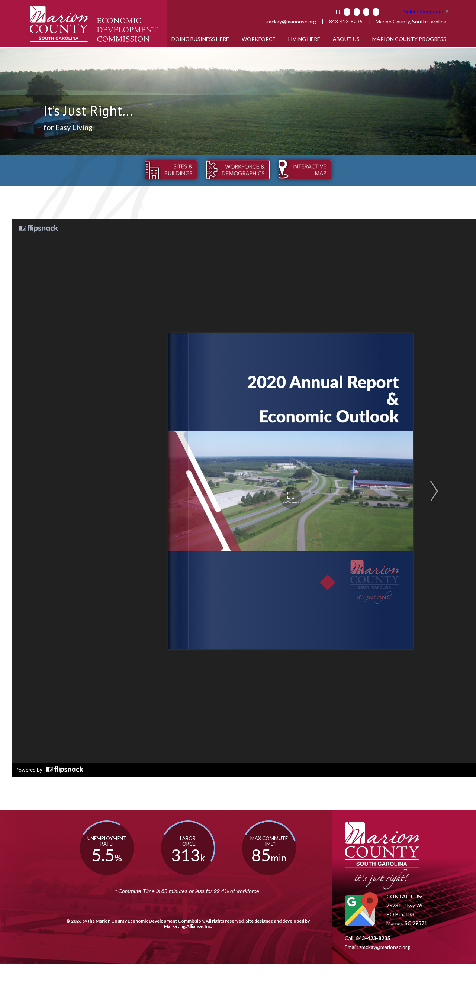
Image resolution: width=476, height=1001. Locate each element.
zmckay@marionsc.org (290, 21)
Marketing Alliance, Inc (187, 926)
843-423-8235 (346, 21)
